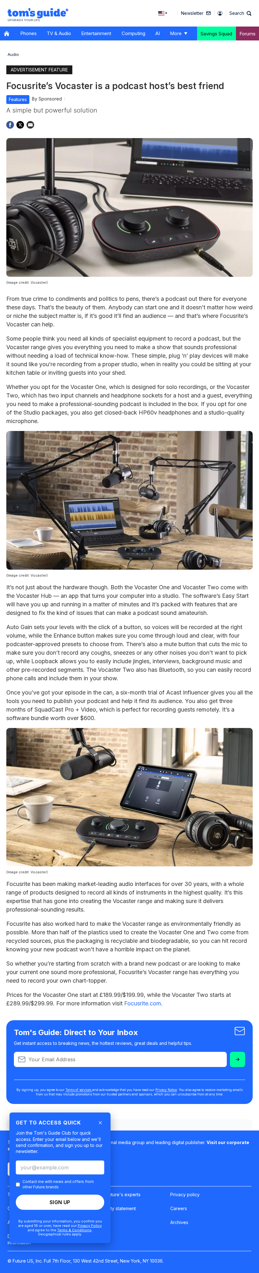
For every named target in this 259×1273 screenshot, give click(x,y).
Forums (247, 34)
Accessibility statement (112, 1208)
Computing (133, 33)
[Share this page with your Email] (30, 125)
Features (18, 99)
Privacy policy (185, 1194)
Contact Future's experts (115, 1194)
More (176, 33)
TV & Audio (59, 33)
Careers (178, 1208)
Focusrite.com (142, 1003)
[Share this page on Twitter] (20, 125)
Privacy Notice (166, 1090)
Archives (179, 1222)
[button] (240, 13)
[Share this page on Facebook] (10, 125)
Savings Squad (216, 34)
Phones (28, 33)
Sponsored (50, 98)
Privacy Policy (90, 1225)
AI (157, 33)
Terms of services (78, 1090)
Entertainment (96, 33)
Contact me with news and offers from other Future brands (58, 1184)
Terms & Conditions (74, 1230)
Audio (13, 54)
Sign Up (60, 1202)
